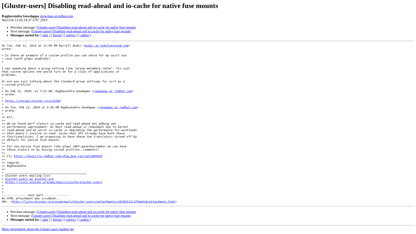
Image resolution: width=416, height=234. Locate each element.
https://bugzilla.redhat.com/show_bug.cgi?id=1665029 (58, 156)
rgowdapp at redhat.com (56, 16)
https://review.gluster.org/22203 (33, 100)
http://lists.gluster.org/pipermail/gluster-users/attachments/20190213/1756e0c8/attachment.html (93, 201)
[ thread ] (57, 35)
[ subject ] (71, 35)
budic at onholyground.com (106, 45)
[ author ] (84, 35)
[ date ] (45, 35)
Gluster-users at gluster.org (29, 178)
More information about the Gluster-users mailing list (38, 229)
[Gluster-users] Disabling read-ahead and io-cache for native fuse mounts (86, 27)
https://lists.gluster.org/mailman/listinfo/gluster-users (53, 182)
